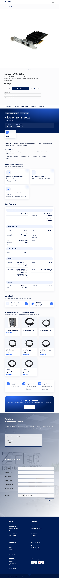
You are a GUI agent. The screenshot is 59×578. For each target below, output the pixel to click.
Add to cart (21, 88)
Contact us (29, 407)
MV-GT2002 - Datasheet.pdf (13, 98)
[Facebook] (35, 562)
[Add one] (9, 88)
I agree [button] (51, 575)
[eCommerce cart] (50, 2)
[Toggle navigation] (53, 2)
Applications (16, 106)
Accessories (41, 106)
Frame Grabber (9, 7)
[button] (3, 39)
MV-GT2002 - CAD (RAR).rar (13, 95)
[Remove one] (5, 88)
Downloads (33, 106)
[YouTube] (39, 562)
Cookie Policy (34, 535)
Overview (8, 106)
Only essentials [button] (45, 575)
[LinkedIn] (32, 562)
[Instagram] (42, 562)
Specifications (24, 106)
